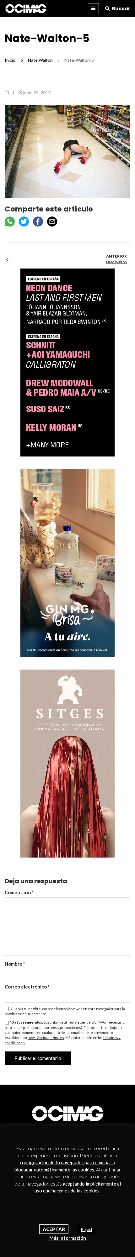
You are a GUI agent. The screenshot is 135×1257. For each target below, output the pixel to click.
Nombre (15, 964)
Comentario (19, 892)
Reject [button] (86, 1229)
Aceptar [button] (54, 1229)
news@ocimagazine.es (46, 1037)
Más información (67, 1238)
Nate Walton (116, 261)
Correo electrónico (27, 986)
